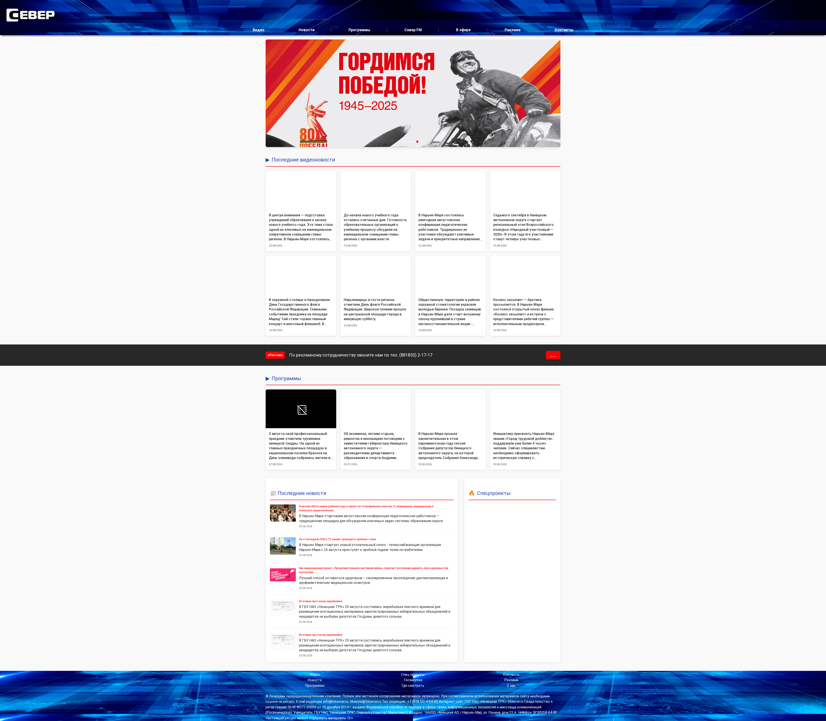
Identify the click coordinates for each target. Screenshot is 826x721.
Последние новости (302, 493)
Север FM (413, 30)
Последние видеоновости (303, 160)
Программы (359, 30)
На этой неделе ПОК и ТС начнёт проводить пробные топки (337, 539)
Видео (258, 30)
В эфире (463, 30)
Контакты (564, 30)
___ (553, 355)
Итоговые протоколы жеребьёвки (320, 601)
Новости (306, 30)
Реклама (513, 30)
